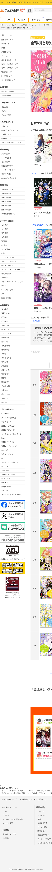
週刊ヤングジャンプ (8, 446)
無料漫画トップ (7, 40)
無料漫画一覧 (6, 193)
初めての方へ (6, 138)
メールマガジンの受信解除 (13, 819)
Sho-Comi (5, 470)
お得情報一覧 (6, 96)
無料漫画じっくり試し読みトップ (34, 799)
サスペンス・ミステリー (10, 270)
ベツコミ (4, 458)
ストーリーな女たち (8, 418)
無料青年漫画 (6, 206)
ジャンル (4, 56)
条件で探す (5, 154)
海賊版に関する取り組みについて (12, 559)
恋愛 (3, 253)
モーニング (5, 466)
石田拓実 (4, 321)
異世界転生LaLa (39, 225)
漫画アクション (7, 487)
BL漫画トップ (6, 76)
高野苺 (3, 378)
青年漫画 (4, 233)
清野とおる (5, 370)
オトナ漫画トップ (8, 80)
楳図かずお (5, 329)
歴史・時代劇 (6, 274)
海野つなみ (5, 325)
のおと (35, 173)
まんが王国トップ (9, 799)
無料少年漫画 (6, 210)
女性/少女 (36, 20)
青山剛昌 (4, 309)
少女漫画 (4, 229)
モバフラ (4, 491)
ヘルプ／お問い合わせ (9, 130)
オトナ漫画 (5, 249)
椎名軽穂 (4, 362)
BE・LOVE (5, 414)
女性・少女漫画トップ (9, 64)
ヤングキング (6, 479)
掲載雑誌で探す (7, 166)
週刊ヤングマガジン (8, 426)
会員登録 (4, 107)
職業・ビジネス (7, 266)
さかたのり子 (6, 358)
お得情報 (6, 838)
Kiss (3, 438)
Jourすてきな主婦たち (9, 462)
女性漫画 (4, 225)
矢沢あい (4, 402)
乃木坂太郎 (5, 386)
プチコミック (6, 422)
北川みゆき (5, 350)
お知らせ (4, 126)
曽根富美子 (5, 374)
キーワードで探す (8, 170)
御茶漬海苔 (5, 338)
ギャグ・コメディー (8, 261)
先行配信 (21, 20)
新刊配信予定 (6, 52)
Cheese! (4, 450)
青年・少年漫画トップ (9, 68)
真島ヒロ (4, 398)
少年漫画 (4, 237)
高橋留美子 (5, 382)
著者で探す (5, 162)
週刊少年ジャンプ (8, 430)
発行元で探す (6, 174)
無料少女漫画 (6, 202)
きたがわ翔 (5, 346)
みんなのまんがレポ (8, 178)
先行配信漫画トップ (8, 60)
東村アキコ (5, 390)
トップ (7, 20)
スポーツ (4, 278)
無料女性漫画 (6, 197)
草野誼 (3, 354)
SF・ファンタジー (8, 290)
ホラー (3, 286)
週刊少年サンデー (8, 474)
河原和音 (4, 342)
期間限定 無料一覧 (8, 214)
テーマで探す (6, 158)
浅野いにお (5, 313)
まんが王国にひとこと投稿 (11, 142)
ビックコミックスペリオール (12, 495)
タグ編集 (36, 321)
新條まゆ (4, 366)
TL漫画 (4, 241)
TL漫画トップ (6, 72)
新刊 (3, 48)
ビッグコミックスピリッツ (11, 434)
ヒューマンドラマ (8, 257)
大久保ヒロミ (6, 334)
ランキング (5, 44)
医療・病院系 (6, 298)
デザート (4, 483)
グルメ (3, 294)
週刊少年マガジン (8, 442)
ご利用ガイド (6, 134)
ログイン (4, 111)
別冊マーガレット (8, 454)
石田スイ (4, 317)
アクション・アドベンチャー (12, 282)
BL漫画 (4, 245)
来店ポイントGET (8, 91)
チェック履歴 (6, 115)
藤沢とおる (5, 394)
